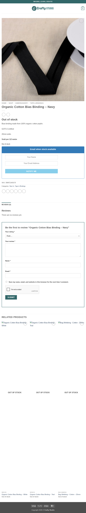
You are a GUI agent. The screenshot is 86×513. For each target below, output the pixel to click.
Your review (10, 241)
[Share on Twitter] (12, 191)
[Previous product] (8, 114)
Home (4, 103)
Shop (11, 103)
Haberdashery (21, 103)
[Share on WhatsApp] (4, 191)
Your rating (10, 232)
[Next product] (3, 114)
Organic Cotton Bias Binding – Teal (42, 494)
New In (12, 186)
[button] (3, 8)
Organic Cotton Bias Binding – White (14, 494)
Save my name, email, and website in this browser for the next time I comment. (39, 282)
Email (7, 271)
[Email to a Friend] (16, 191)
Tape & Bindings (36, 103)
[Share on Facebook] (8, 191)
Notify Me (31, 171)
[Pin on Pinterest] (20, 191)
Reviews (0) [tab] (6, 204)
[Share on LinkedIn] (24, 191)
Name (8, 261)
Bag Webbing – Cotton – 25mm (69, 494)
